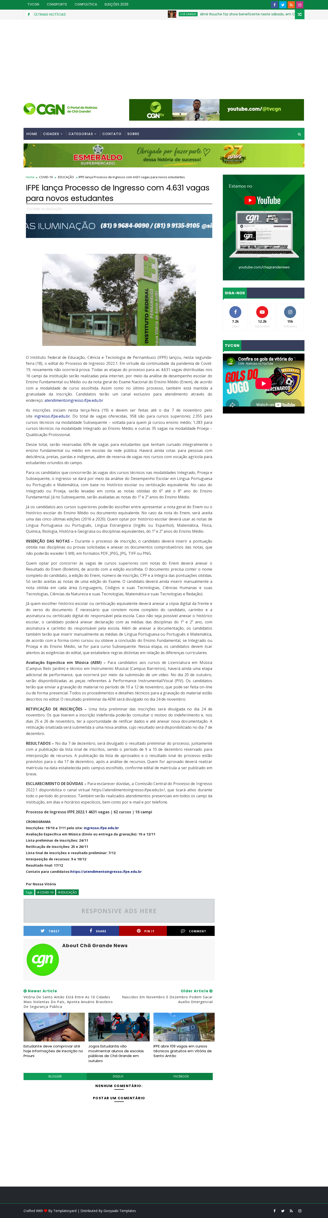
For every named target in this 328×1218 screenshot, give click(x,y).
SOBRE (133, 133)
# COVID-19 (45, 892)
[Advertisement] (164, 55)
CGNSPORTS (57, 4)
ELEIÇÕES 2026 (116, 4)
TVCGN (33, 4)
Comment (197, 931)
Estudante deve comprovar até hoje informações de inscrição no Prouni (53, 1051)
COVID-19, (38, 209)
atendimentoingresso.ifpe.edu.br (73, 400)
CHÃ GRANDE (156, 14)
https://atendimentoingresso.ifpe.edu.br (106, 871)
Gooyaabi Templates (119, 1210)
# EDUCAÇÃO (67, 892)
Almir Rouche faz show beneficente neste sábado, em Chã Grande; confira (231, 14)
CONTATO (111, 133)
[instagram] (299, 4)
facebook (181, 1076)
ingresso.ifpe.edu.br (52, 416)
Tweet (54, 931)
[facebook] (274, 4)
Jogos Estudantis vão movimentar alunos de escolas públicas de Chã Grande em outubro (116, 1053)
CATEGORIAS (80, 133)
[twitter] (282, 4)
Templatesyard (65, 1210)
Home (31, 133)
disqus (118, 1076)
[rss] (291, 4)
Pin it (149, 931)
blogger (55, 1076)
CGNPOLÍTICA (86, 4)
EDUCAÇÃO (66, 177)
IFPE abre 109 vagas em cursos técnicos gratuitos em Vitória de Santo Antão (182, 1051)
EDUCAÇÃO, (54, 209)
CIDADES (51, 133)
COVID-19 (46, 177)
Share (101, 931)
